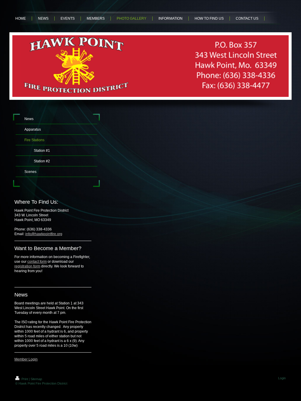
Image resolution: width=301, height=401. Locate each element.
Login (282, 378)
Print (25, 379)
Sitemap (36, 379)
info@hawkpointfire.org (43, 234)
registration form (27, 266)
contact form (37, 262)
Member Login (26, 359)
